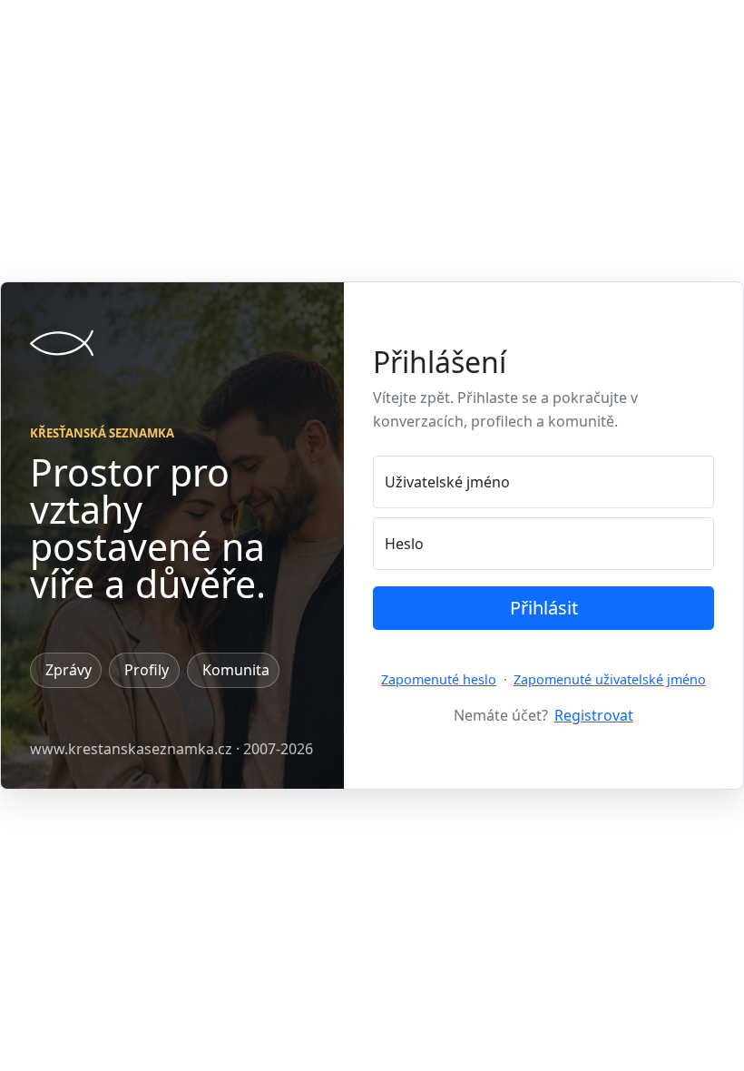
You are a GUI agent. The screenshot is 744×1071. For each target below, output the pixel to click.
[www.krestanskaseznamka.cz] (61, 343)
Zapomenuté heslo (438, 679)
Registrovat (593, 715)
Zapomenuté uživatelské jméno (610, 679)
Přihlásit (544, 607)
